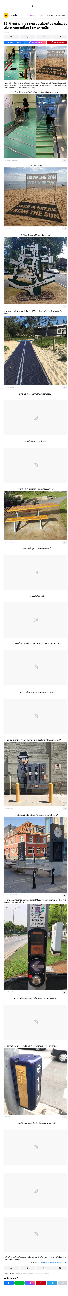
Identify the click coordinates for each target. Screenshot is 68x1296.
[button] (11, 37)
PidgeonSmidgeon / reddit (49, 1262)
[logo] (10, 15)
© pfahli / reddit (7, 1116)
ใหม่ (42, 15)
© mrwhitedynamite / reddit (10, 306)
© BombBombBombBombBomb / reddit (13, 894)
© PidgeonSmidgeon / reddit (10, 160)
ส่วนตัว (34, 15)
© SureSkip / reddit (8, 808)
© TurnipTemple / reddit (9, 387)
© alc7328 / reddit (8, 228)
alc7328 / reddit (63, 1262)
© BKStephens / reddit (9, 542)
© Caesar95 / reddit (8, 991)
